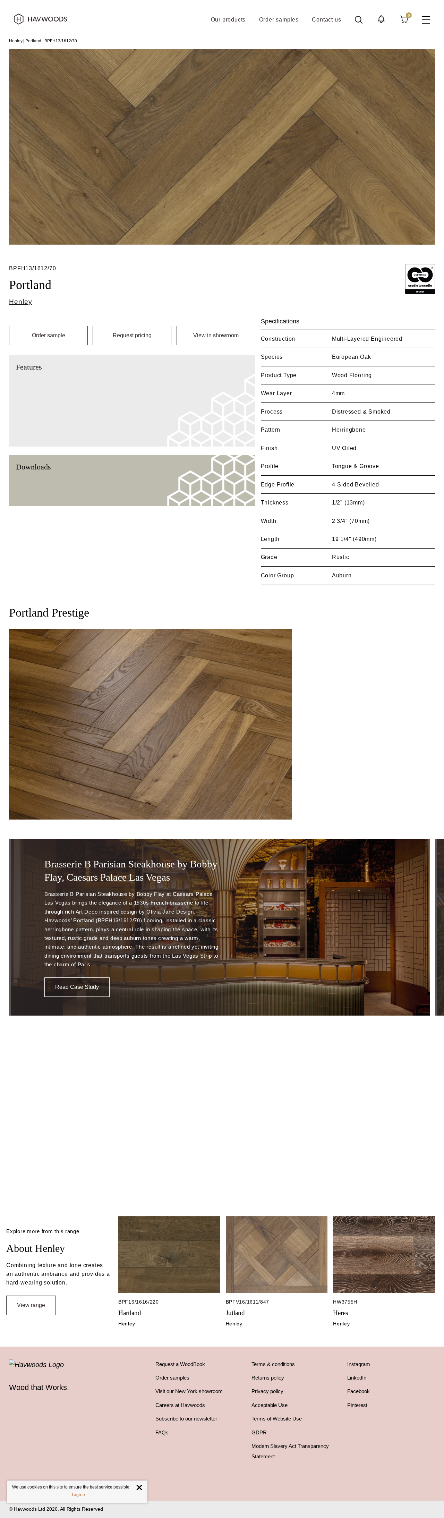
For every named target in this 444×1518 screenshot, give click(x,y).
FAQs (162, 1432)
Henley (16, 41)
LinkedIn (356, 1378)
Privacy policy (267, 1391)
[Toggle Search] (358, 19)
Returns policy (267, 1378)
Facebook (358, 1391)
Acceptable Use (269, 1405)
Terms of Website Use (276, 1419)
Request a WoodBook (180, 1364)
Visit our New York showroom (189, 1391)
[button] (381, 19)
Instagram (358, 1364)
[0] (404, 19)
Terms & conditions (273, 1364)
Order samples (172, 1378)
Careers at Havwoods (180, 1405)
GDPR (259, 1432)
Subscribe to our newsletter (186, 1419)
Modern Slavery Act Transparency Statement (290, 1451)
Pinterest (357, 1405)
